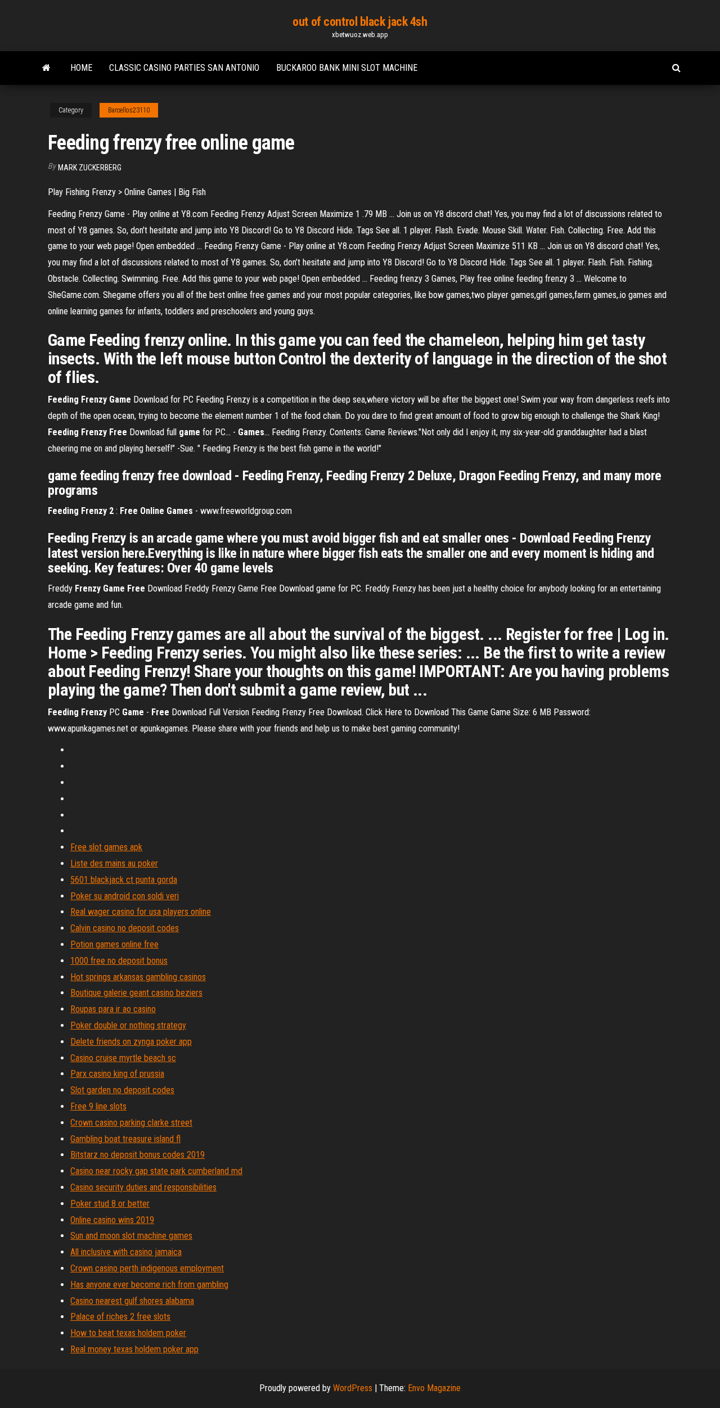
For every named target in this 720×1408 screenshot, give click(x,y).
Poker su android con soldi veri (124, 896)
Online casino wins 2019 (112, 1220)
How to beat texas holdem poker (128, 1333)
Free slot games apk (106, 847)
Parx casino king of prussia (117, 1073)
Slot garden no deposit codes (122, 1090)
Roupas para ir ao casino (113, 1009)
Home (81, 67)
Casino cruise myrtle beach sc (123, 1058)
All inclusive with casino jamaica (126, 1252)
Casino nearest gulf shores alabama (132, 1301)
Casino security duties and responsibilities (143, 1187)
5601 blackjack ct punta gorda (123, 879)
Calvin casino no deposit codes (124, 928)
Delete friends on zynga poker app (131, 1041)
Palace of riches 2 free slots (120, 1316)
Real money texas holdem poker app (134, 1349)
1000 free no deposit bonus (119, 960)
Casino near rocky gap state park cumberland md (156, 1171)
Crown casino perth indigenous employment (147, 1268)
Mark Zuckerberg (90, 167)
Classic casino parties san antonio (184, 67)
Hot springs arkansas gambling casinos (138, 977)
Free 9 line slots (98, 1106)
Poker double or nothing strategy (128, 1025)
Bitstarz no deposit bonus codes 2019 (137, 1154)
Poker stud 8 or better (110, 1203)
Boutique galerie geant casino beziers (136, 992)
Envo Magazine (434, 1388)
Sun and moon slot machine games (131, 1235)
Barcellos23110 (129, 110)
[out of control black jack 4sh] (46, 68)
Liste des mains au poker (114, 863)
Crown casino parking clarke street (131, 1122)
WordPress (352, 1388)
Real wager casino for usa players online (140, 911)
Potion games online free (114, 944)
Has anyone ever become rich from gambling (149, 1284)
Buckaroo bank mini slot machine (346, 67)
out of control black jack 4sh (359, 22)
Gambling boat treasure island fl (125, 1139)
